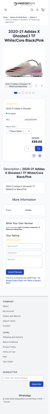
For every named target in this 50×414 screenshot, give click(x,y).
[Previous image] (36, 85)
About (5, 306)
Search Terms (9, 321)
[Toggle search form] (32, 10)
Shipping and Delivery (13, 337)
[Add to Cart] (38, 148)
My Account (8, 311)
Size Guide (8, 361)
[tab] (15, 93)
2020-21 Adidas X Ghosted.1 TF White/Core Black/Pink (22, 21)
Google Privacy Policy (14, 280)
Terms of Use (9, 352)
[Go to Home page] (24, 3)
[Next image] (41, 85)
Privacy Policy (9, 347)
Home (5, 17)
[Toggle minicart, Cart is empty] (42, 9)
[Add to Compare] (39, 155)
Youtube (6, 402)
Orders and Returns (12, 316)
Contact (6, 326)
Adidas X (33, 17)
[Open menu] (5, 9)
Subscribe (36, 384)
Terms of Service (34, 280)
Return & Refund (10, 342)
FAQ (5, 356)
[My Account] (37, 10)
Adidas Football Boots (18, 17)
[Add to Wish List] (34, 155)
